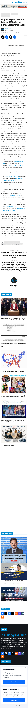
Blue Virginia (8, 28)
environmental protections (12, 176)
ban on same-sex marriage (17, 187)
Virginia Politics (6, 16)
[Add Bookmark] (25, 36)
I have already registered (14, 706)
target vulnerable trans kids (13, 195)
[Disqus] (14, 469)
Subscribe (14, 681)
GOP (18, 242)
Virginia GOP (14, 13)
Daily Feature (8, 242)
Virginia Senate (19, 244)
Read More (8, 648)
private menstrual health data (16, 165)
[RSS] (2, 617)
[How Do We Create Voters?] (14, 434)
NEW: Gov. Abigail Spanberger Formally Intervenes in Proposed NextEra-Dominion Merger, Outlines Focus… (13, 345)
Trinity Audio (15, 45)
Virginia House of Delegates (8, 244)
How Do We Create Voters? (7, 445)
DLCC (14, 242)
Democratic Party (6, 13)
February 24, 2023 (9, 30)
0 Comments (13, 33)
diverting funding (8, 206)
